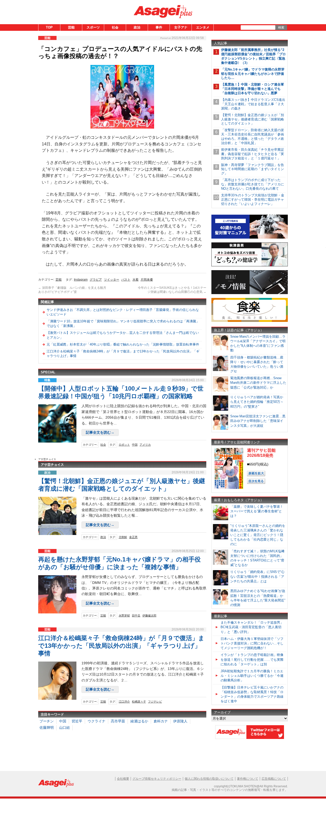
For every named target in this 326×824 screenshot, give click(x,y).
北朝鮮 (123, 537)
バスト (125, 279)
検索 (281, 27)
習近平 (77, 721)
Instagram (81, 279)
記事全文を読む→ (100, 432)
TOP (49, 27)
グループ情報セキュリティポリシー (156, 778)
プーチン (46, 721)
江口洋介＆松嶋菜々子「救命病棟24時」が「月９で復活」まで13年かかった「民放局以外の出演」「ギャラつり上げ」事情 (121, 646)
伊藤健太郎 (149, 615)
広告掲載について (274, 778)
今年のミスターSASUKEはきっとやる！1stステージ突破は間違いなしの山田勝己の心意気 (172, 290)
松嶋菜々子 (139, 701)
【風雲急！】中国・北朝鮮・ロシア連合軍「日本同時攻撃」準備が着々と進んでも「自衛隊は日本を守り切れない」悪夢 (252, 89)
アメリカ (145, 444)
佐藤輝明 (46, 727)
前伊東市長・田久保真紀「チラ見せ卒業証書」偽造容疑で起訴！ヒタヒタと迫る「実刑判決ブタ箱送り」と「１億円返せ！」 (252, 154)
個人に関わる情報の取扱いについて (209, 778)
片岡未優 (147, 279)
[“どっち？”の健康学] (249, 265)
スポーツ (93, 27)
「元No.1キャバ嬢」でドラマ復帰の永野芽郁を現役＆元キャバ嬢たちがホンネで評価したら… (252, 73)
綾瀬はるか (139, 721)
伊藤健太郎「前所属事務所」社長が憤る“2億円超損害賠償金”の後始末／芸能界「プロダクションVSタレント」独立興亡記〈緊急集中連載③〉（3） (253, 56)
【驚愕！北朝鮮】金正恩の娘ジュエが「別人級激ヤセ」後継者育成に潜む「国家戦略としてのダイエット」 (252, 119)
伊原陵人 (180, 721)
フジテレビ (155, 701)
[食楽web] (249, 321)
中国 (135, 444)
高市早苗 (118, 721)
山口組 (64, 727)
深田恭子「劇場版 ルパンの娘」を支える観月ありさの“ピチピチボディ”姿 (72, 290)
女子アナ (180, 27)
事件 (159, 27)
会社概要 (123, 778)
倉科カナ (161, 721)
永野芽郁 (124, 615)
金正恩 (133, 537)
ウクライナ (96, 721)
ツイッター (111, 279)
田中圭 (136, 615)
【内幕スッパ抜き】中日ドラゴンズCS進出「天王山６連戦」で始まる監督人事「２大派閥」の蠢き (253, 104)
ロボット (124, 444)
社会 (115, 27)
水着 (135, 279)
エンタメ (202, 27)
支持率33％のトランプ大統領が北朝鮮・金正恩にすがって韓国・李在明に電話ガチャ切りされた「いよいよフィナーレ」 (252, 199)
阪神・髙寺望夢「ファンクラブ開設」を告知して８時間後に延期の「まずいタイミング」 (252, 169)
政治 (137, 27)
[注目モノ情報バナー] (249, 293)
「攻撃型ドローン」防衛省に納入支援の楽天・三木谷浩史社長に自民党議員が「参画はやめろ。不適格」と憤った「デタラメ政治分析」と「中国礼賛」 (252, 136)
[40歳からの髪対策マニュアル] (249, 237)
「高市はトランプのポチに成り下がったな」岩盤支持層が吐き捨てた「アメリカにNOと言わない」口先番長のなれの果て (252, 184)
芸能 (71, 27)
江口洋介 (124, 701)
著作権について (247, 778)
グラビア (96, 279)
